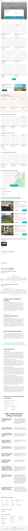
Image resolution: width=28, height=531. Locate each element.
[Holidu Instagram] (12, 527)
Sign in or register (4, 90)
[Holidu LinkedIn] (14, 527)
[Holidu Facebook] (15, 527)
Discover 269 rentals (14, 185)
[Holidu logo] (4, 1)
